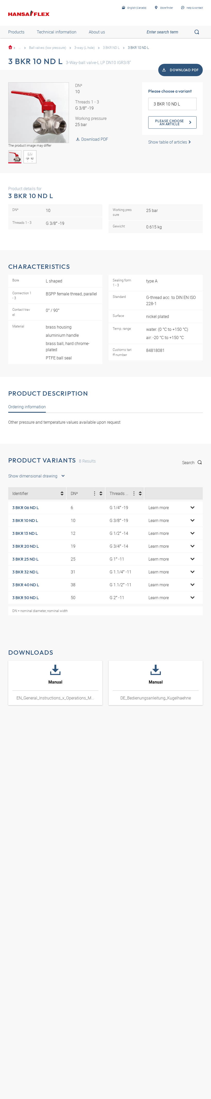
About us (97, 32)
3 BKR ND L (111, 47)
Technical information (56, 32)
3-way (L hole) (84, 47)
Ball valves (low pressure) (47, 47)
